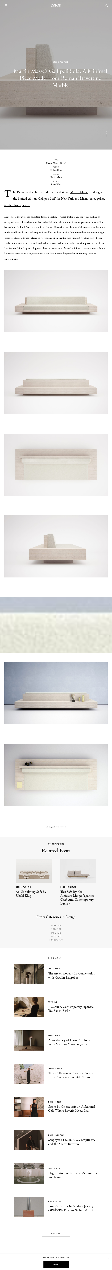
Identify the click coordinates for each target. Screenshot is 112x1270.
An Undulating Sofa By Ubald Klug (31, 894)
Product (56, 936)
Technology (56, 940)
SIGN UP (56, 1264)
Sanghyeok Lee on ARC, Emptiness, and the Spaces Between (71, 1142)
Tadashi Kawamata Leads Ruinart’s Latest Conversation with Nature (70, 1075)
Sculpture (56, 969)
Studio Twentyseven (17, 205)
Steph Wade (56, 184)
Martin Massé (52, 163)
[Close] (108, 1257)
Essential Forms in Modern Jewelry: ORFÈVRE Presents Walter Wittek (71, 1208)
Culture (57, 1168)
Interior (56, 932)
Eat (55, 1002)
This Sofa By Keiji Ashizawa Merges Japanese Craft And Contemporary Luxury (77, 898)
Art (49, 969)
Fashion (56, 925)
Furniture (64, 62)
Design (56, 62)
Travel (50, 1002)
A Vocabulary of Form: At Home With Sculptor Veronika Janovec (69, 1042)
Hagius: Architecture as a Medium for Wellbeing (72, 1175)
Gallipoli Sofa (46, 199)
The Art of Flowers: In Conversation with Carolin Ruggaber (71, 975)
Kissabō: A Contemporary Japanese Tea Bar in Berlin (70, 1009)
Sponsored (57, 1068)
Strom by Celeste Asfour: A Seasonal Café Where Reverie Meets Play (71, 1109)
